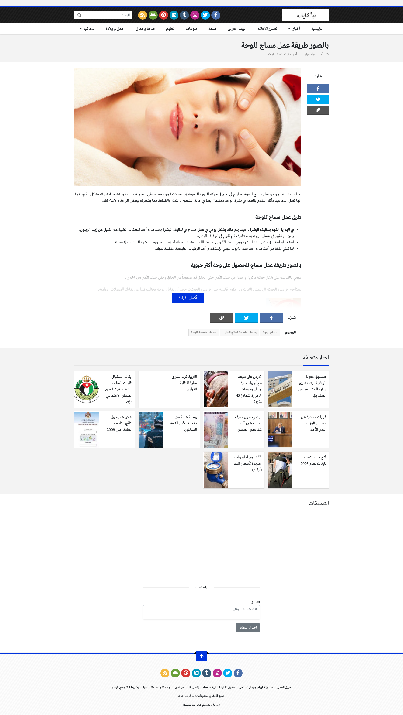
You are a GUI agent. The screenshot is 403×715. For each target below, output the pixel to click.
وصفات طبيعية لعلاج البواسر (239, 333)
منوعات (191, 28)
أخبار (296, 28)
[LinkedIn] (174, 15)
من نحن (179, 687)
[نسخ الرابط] (318, 110)
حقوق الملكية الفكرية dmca (219, 687)
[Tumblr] (184, 15)
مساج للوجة (270, 333)
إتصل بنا (194, 687)
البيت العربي (237, 28)
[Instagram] (194, 15)
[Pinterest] (163, 15)
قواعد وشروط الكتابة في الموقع (129, 687)
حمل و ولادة (115, 28)
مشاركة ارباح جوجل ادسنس (256, 687)
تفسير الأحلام (267, 28)
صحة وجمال (145, 28)
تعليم (170, 28)
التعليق (255, 602)
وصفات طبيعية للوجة (203, 333)
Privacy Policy (160, 687)
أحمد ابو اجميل (314, 54)
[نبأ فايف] (305, 15)
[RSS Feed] (142, 15)
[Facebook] (215, 15)
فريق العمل (284, 687)
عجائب (89, 28)
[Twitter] (205, 15)
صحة (212, 28)
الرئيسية (317, 28)
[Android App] (153, 15)
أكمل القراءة (188, 298)
